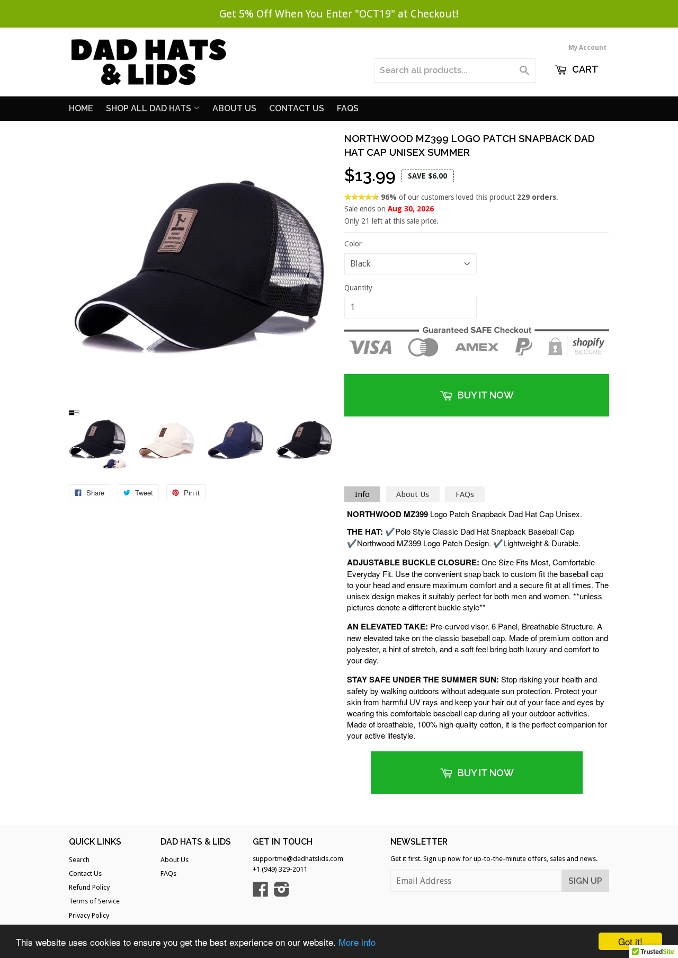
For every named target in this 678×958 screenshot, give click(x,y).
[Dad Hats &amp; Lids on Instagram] (282, 893)
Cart (584, 69)
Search (79, 860)
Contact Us (296, 108)
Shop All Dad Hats (149, 108)
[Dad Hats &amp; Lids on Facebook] (261, 893)
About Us (234, 108)
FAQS (348, 108)
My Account (587, 47)
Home (81, 108)
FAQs (465, 494)
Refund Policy (89, 887)
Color (353, 244)
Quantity (358, 287)
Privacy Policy (89, 915)
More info (357, 941)
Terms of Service (94, 901)
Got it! (630, 941)
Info (362, 494)
